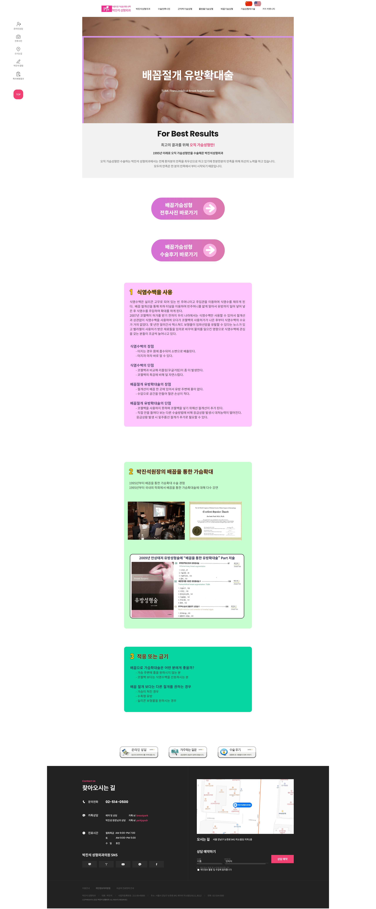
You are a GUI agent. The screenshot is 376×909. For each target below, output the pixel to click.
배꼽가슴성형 (227, 9)
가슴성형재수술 (248, 9)
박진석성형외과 (143, 9)
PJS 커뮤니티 (269, 9)
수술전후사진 (164, 9)
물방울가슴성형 (206, 9)
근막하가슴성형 (185, 9)
